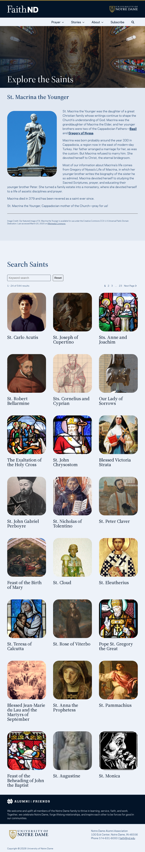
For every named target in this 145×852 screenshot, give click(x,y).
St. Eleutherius (114, 582)
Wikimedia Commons (56, 223)
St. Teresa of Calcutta (19, 646)
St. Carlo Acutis (22, 337)
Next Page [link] (129, 285)
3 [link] (112, 285)
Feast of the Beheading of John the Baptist (25, 780)
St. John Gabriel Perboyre (23, 523)
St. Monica (109, 775)
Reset (58, 277)
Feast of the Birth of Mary (24, 585)
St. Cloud (62, 582)
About (96, 22)
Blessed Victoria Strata (115, 462)
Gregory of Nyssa (80, 133)
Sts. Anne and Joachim (113, 339)
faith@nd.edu (127, 838)
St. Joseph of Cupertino (65, 339)
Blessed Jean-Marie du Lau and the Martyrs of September (26, 712)
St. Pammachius (115, 705)
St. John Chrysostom (65, 462)
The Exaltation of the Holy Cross (24, 462)
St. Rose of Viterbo (71, 644)
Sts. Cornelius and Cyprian (71, 401)
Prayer (55, 22)
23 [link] (120, 285)
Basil (133, 128)
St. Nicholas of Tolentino (67, 523)
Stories (76, 22)
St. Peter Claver (114, 521)
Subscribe (117, 22)
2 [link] (108, 285)
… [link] (116, 285)
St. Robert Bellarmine (18, 401)
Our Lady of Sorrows (111, 401)
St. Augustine (66, 775)
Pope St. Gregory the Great (116, 646)
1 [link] (105, 285)
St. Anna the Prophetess (65, 707)
